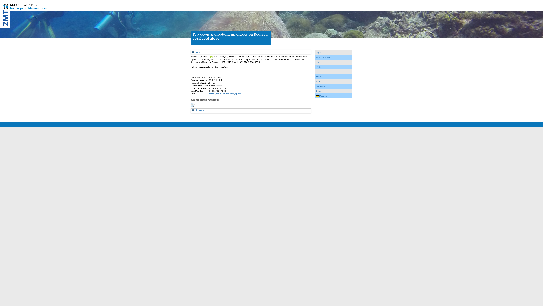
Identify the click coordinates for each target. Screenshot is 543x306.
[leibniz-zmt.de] (271, 4)
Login (318, 52)
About (319, 62)
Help (318, 72)
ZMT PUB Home (323, 57)
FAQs (318, 67)
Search (319, 81)
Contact (319, 91)
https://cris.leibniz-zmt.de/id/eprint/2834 (227, 93)
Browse (319, 76)
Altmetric (199, 110)
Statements (321, 86)
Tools (197, 52)
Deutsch (323, 96)
